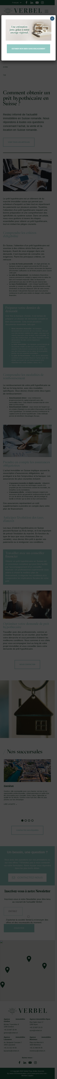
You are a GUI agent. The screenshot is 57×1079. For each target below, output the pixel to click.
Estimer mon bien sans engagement (28, 49)
